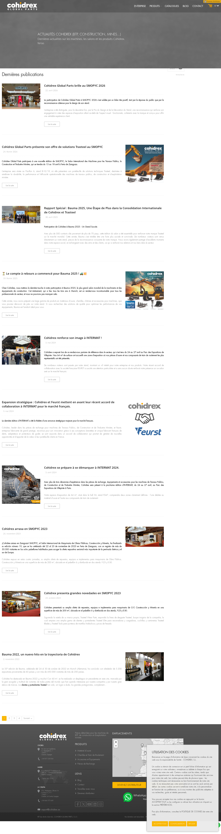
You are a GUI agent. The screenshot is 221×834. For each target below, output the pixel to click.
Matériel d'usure (84, 751)
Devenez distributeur (213, 1)
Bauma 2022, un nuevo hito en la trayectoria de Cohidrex (41, 654)
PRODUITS (155, 6)
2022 (175, 68)
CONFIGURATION (177, 824)
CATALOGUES (172, 6)
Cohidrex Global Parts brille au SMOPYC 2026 (74, 85)
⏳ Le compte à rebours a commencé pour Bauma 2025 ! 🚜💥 (44, 273)
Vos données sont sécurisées (134, 817)
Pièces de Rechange (86, 764)
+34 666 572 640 (47, 800)
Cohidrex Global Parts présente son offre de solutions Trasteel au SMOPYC (52, 147)
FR (215, 6)
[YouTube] (89, 804)
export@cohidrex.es (50, 809)
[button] (145, 754)
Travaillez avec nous (86, 789)
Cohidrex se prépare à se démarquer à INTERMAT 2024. (81, 467)
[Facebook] (77, 804)
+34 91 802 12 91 (47, 778)
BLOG (186, 6)
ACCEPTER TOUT (160, 824)
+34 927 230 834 (47, 758)
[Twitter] (83, 804)
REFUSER (192, 824)
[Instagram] (100, 804)
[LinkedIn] (94, 804)
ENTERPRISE (140, 6)
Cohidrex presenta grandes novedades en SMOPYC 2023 (82, 593)
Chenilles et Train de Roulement (91, 755)
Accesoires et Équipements (89, 759)
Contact (81, 785)
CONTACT (197, 6)
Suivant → (28, 718)
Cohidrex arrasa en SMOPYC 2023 (24, 529)
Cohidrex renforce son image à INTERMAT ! (73, 338)
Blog (79, 780)
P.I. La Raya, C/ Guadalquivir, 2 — (51, 772)
